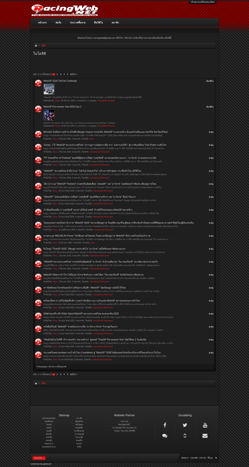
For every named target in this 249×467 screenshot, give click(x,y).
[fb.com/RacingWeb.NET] (165, 425)
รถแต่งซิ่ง (79, 428)
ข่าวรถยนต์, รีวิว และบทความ (124, 428)
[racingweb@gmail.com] (205, 435)
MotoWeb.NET (124, 424)
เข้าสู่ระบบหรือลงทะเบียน (202, 2)
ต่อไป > (73, 74)
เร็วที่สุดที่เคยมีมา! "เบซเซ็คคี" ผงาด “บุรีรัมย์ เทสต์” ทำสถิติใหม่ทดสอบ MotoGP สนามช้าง (88, 210)
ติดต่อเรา (185, 458)
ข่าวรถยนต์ (79, 434)
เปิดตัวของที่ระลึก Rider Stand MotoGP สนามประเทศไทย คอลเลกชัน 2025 (81, 313)
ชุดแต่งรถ (79, 421)
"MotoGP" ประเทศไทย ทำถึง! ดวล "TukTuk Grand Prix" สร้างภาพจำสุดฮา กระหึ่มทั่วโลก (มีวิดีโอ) (92, 171)
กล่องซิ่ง (49, 440)
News (55, 139)
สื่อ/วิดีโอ (98, 22)
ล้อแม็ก (49, 434)
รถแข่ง (79, 443)
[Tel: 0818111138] (185, 435)
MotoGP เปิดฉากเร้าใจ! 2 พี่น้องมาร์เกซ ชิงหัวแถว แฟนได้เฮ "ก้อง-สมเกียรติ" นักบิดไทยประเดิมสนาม (94, 274)
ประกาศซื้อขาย (77, 22)
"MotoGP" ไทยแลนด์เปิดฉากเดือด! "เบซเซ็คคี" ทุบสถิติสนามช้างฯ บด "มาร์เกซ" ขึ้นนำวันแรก (90, 197)
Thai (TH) (38, 458)
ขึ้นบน (210, 458)
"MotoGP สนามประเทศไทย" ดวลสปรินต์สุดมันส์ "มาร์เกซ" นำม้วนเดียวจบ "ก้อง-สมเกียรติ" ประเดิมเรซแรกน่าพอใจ (101, 261)
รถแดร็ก (79, 440)
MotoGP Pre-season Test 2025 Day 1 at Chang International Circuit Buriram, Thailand (79, 123)
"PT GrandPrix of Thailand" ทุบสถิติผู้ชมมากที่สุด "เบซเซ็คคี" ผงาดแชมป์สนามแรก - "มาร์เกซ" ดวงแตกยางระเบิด (100, 158)
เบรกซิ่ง (49, 437)
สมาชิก (115, 22)
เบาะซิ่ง (79, 418)
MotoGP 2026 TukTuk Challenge (60, 81)
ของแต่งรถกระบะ (49, 447)
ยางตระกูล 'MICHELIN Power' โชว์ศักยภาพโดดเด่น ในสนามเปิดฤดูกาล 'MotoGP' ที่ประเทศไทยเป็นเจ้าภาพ (97, 236)
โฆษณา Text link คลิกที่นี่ (124, 431)
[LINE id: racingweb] (165, 435)
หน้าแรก (42, 22)
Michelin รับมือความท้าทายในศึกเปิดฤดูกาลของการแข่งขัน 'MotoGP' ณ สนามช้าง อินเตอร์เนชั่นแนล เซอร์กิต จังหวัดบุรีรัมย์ (105, 132)
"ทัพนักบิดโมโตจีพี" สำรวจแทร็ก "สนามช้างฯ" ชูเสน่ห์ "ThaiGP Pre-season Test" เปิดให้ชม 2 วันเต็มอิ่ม (95, 339)
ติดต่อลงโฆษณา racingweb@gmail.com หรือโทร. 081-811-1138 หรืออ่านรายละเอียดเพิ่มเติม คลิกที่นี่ (124, 38)
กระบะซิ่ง (79, 437)
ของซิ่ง (49, 431)
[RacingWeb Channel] (205, 425)
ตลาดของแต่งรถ (48, 418)
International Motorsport (100, 152)
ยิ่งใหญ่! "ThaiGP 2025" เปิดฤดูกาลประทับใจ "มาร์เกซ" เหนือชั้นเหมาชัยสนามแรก (85, 248)
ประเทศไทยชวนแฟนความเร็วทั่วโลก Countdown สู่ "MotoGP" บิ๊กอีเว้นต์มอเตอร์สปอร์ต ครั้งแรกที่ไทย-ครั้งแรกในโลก (102, 352)
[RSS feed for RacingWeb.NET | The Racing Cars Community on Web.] (216, 455)
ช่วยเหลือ (194, 458)
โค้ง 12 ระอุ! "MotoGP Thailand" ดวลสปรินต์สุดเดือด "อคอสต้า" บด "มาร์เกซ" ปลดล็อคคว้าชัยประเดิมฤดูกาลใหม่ (100, 184)
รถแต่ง (49, 424)
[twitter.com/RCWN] (185, 425)
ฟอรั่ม (58, 22)
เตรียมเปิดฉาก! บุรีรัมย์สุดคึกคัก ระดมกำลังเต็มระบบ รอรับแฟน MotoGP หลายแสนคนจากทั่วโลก (92, 300)
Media (57, 101)
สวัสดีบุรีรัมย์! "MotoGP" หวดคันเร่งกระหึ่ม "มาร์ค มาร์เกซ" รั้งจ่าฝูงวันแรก (80, 326)
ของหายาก (49, 443)
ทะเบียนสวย (79, 431)
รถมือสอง (79, 424)
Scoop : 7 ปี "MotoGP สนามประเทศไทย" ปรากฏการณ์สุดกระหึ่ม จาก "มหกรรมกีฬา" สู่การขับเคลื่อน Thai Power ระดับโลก (105, 145)
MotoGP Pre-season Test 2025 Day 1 (62, 106)
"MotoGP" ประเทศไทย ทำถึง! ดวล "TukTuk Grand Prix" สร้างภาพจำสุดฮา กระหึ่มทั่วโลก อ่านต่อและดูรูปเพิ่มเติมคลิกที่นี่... (93, 97)
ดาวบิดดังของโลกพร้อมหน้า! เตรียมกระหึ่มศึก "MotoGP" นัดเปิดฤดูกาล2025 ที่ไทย (85, 287)
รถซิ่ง (79, 447)
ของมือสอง (49, 421)
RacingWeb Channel (106, 101)
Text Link (124, 421)
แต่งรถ (49, 428)
